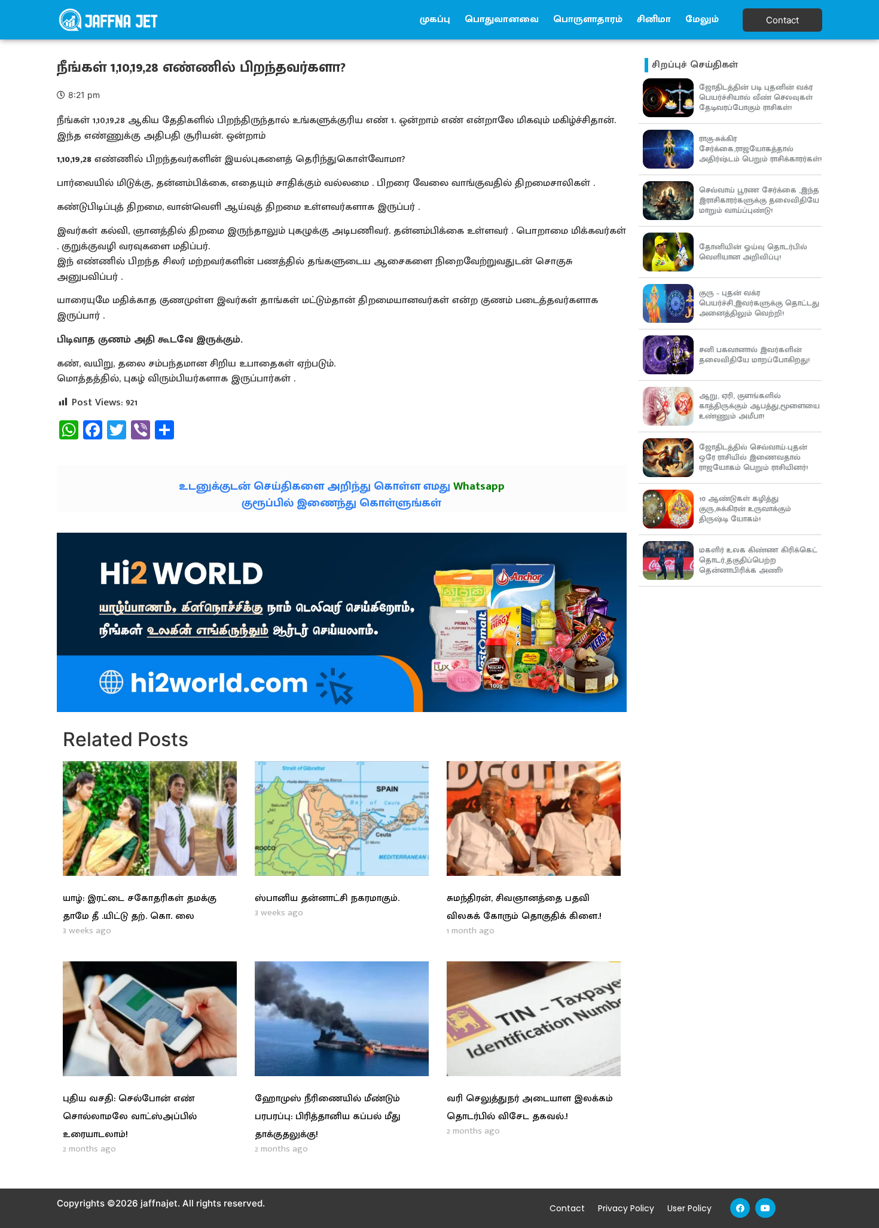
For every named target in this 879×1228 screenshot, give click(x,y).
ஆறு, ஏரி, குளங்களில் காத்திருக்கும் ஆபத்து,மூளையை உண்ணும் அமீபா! (759, 406)
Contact (567, 1208)
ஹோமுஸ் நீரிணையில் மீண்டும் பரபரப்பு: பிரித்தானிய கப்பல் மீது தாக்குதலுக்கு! (328, 1116)
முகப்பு (435, 19)
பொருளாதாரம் (587, 19)
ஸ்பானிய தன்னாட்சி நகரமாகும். (327, 898)
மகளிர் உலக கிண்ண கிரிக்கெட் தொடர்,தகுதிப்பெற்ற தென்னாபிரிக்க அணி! (758, 560)
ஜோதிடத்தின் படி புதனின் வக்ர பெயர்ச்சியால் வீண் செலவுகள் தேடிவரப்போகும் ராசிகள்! (756, 97)
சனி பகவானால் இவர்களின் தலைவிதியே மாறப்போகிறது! (754, 354)
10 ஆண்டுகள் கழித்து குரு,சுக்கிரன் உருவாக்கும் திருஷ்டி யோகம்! (745, 509)
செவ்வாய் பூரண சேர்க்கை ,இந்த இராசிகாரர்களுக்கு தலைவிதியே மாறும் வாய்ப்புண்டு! (759, 200)
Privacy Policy (626, 1208)
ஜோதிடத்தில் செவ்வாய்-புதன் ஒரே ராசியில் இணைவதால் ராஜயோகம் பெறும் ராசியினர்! (753, 457)
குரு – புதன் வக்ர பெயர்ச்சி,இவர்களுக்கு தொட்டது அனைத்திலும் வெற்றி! (759, 303)
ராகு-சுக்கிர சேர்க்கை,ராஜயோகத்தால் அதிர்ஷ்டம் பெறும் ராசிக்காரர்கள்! (760, 149)
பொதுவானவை (502, 19)
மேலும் (702, 19)
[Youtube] (765, 1208)
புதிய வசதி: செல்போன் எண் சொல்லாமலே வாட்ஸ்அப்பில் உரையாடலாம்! (130, 1116)
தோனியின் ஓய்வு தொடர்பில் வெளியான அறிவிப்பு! (753, 252)
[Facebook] (740, 1208)
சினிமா (654, 19)
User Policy (689, 1208)
